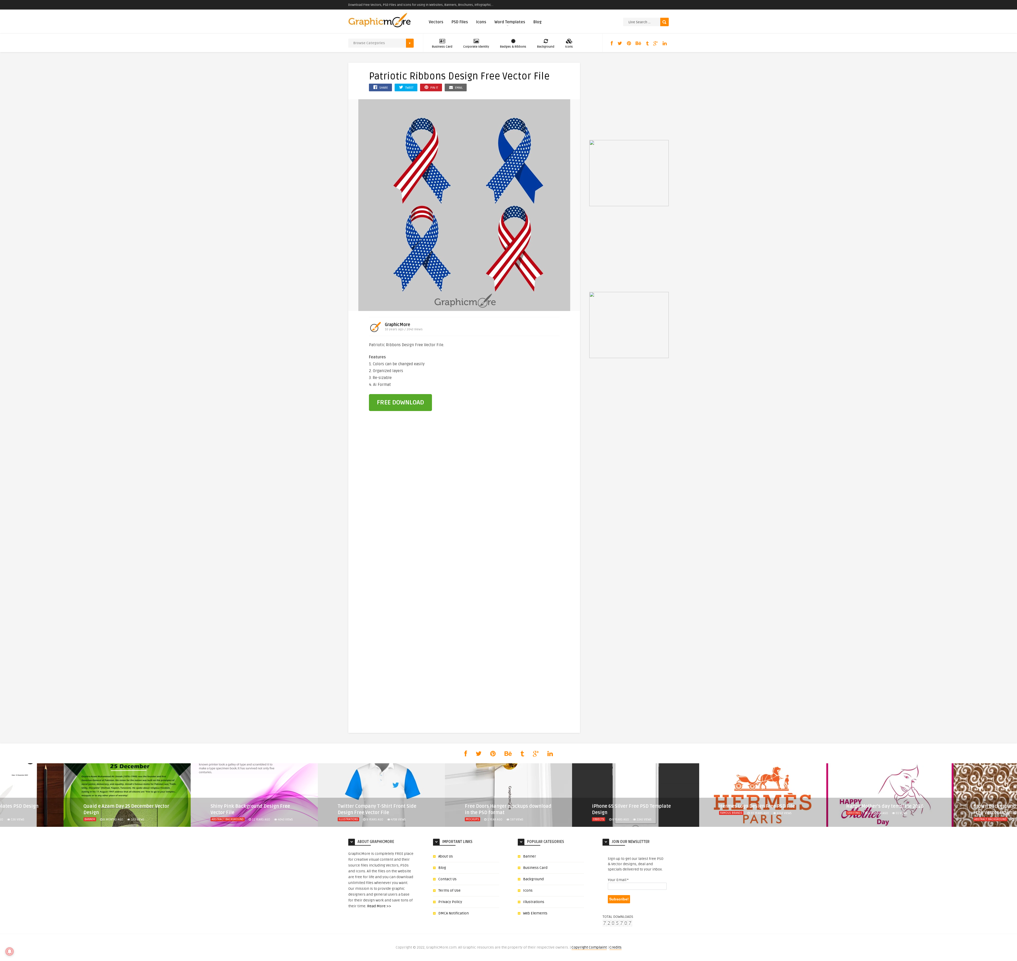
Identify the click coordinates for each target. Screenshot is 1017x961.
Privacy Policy (450, 902)
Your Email (618, 880)
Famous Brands (604, 813)
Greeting (726, 813)
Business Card (442, 46)
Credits (615, 947)
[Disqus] (464, 506)
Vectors (436, 22)
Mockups (345, 819)
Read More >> (379, 906)
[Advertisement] (530, 377)
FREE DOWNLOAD (400, 402)
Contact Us (447, 879)
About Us (445, 856)
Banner (529, 856)
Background (545, 46)
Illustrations (221, 819)
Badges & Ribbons (513, 46)
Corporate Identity (476, 46)
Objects (471, 819)
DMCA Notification (453, 913)
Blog (537, 22)
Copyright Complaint (589, 947)
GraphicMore (397, 324)
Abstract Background (100, 819)
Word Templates (509, 22)
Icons (481, 22)
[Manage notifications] (9, 951)
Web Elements (535, 913)
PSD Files (460, 22)
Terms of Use (449, 890)
